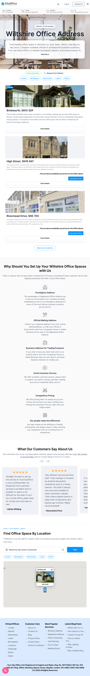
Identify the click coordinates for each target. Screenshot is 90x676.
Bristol (67, 78)
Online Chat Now (33, 73)
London (23, 78)
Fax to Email (53, 645)
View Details (45, 129)
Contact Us (79, 4)
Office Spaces (14, 17)
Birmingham (35, 78)
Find (75, 550)
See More (45, 584)
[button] (45, 589)
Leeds (58, 78)
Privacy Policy (34, 638)
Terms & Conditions (36, 645)
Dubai (10, 656)
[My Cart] (58, 3)
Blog (30, 635)
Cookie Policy (34, 642)
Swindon (24, 17)
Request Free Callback (55, 73)
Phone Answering (55, 638)
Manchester (47, 78)
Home (4, 17)
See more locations (45, 248)
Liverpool (12, 645)
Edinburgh (12, 649)
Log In (67, 4)
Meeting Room (54, 648)
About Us (32, 628)
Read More (45, 54)
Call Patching (53, 641)
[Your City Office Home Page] (9, 4)
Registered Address (56, 634)
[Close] (52, 569)
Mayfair (11, 631)
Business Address (55, 631)
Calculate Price (76, 178)
